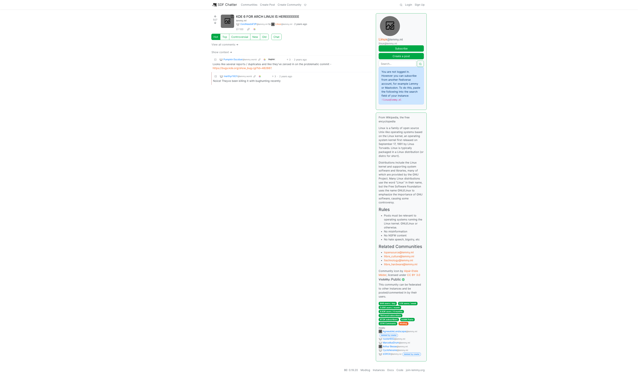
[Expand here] (227, 21)
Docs (390, 370)
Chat (276, 37)
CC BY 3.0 (413, 275)
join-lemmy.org (415, 370)
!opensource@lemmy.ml (399, 252)
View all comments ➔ (225, 44)
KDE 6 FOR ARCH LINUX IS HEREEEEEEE (267, 17)
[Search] (401, 4)
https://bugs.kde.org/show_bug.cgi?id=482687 (242, 68)
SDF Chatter (227, 5)
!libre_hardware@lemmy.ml (400, 264)
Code (399, 370)
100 (241, 29)
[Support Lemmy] (305, 4)
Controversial (239, 37)
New (255, 37)
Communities (249, 4)
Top (224, 37)
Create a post (401, 56)
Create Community (289, 4)
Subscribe (401, 48)
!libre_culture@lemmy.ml (399, 256)
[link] (248, 29)
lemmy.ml (241, 20)
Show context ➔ (222, 52)
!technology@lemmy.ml (398, 260)
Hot (215, 37)
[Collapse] (215, 59)
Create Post (267, 4)
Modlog (403, 323)
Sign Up (420, 4)
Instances (379, 370)
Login (408, 4)
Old (264, 37)
